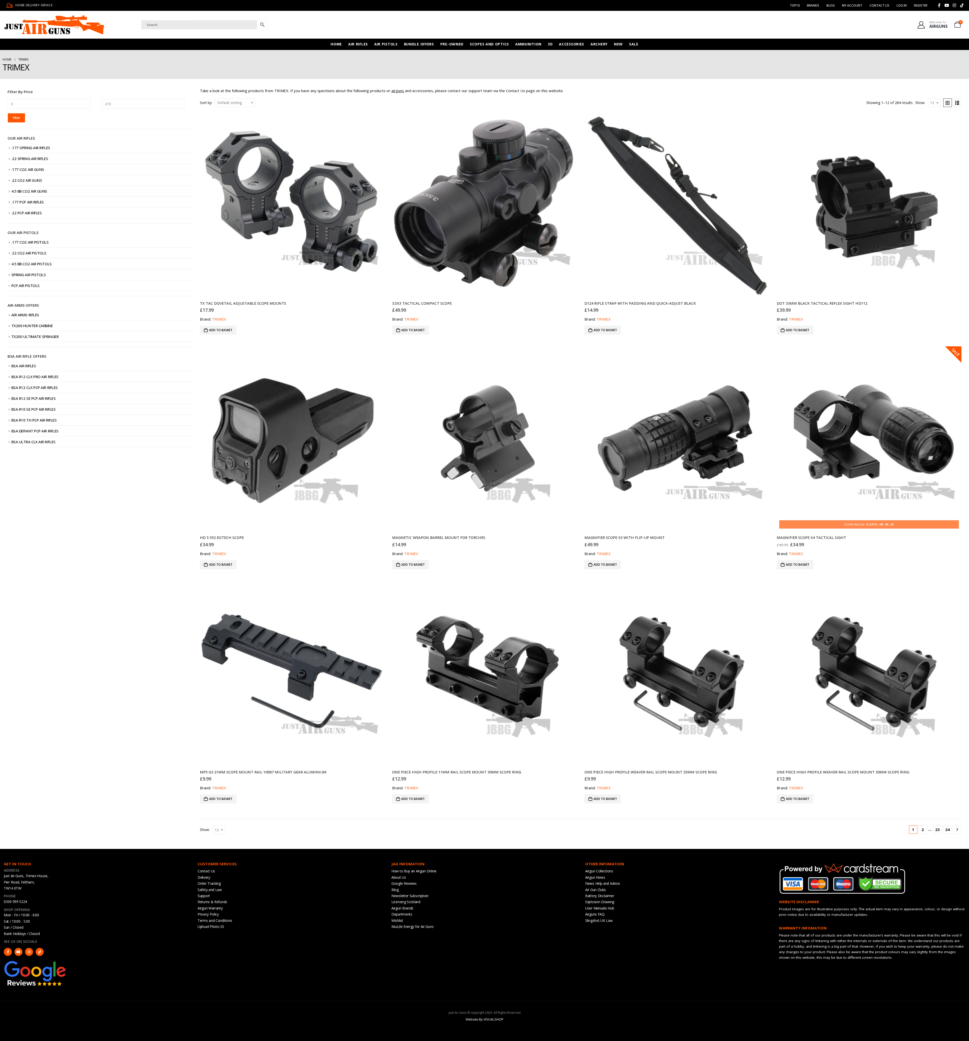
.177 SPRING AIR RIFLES (30, 147)
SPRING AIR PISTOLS (28, 274)
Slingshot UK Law (598, 920)
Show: (920, 102)
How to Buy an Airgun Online (414, 871)
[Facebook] (939, 5)
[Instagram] (954, 5)
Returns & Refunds (212, 901)
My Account (852, 5)
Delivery (204, 877)
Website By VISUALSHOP (484, 1019)
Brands (813, 5)
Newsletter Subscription (409, 895)
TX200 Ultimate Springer (35, 336)
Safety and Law (210, 889)
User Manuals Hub (599, 908)
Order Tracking (209, 883)
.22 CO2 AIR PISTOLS (28, 252)
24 (947, 829)
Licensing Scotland (405, 901)
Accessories (571, 44)
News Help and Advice (602, 883)
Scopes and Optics (489, 44)
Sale (633, 44)
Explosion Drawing (599, 901)
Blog (830, 5)
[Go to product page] (292, 204)
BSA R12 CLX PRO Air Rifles (35, 376)
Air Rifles (358, 44)
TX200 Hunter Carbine (32, 325)
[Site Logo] (54, 24)
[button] (947, 102)
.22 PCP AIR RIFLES (26, 212)
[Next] (957, 829)
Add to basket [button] (220, 330)
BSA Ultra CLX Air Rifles (33, 441)
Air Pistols (386, 44)
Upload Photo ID (211, 926)
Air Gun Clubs (595, 889)
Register (920, 5)
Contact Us (879, 5)
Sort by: (206, 102)
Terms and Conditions (215, 920)
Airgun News (595, 877)
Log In (902, 5)
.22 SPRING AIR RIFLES (29, 158)
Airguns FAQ (595, 914)
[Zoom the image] (35, 962)
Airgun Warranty (210, 908)
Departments (401, 914)
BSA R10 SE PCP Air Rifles (33, 409)
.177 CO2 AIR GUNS (27, 169)
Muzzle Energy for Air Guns (412, 926)
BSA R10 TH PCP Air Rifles (34, 420)
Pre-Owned (452, 44)
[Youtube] (947, 5)
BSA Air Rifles (23, 365)
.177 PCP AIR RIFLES (27, 201)
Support (204, 895)
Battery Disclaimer (599, 895)
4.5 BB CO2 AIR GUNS (29, 191)
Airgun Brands (402, 908)
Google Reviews (404, 883)
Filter (16, 118)
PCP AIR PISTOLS (25, 285)
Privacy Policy (208, 914)
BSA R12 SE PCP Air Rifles (33, 398)
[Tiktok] (962, 5)
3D (550, 44)
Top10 (795, 5)
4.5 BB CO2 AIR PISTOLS (31, 263)
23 (937, 829)
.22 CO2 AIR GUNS (26, 180)
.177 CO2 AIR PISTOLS (30, 242)
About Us (398, 877)
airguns (397, 90)
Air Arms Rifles (25, 314)
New (618, 44)
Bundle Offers (419, 44)
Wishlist (397, 920)
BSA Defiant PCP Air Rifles (35, 430)
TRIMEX (219, 319)
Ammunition (528, 44)
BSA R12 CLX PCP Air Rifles (34, 387)
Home (336, 44)
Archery (599, 44)
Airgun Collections (599, 871)
